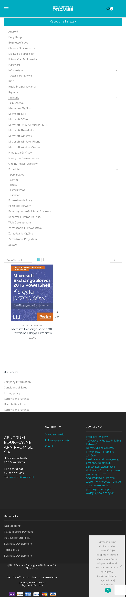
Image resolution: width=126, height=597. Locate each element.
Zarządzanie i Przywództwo (25, 228)
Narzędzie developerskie (23, 158)
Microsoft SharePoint (21, 130)
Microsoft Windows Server (24, 147)
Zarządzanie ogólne (20, 233)
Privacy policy (12, 393)
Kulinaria (13, 97)
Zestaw (12, 244)
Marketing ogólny (19, 108)
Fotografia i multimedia (22, 59)
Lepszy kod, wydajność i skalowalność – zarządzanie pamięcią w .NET (103, 470)
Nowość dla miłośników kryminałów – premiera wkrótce (100, 451)
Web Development (19, 222)
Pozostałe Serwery (32, 325)
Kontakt (50, 446)
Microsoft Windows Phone (24, 141)
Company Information (17, 382)
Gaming (14, 179)
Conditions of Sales (15, 387)
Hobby (13, 184)
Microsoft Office (18, 119)
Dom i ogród (17, 174)
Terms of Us (11, 550)
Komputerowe (17, 189)
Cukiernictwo (17, 102)
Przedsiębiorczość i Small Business (29, 211)
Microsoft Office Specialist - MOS (28, 125)
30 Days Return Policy (17, 538)
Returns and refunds (16, 398)
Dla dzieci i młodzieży (21, 53)
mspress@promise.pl (22, 477)
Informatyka (15, 70)
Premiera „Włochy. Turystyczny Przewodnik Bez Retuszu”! (103, 440)
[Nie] (120, 566)
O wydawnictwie (54, 434)
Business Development (18, 543)
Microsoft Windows (20, 136)
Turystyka (15, 195)
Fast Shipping (12, 526)
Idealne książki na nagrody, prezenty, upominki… (102, 461)
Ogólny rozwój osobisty (23, 164)
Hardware (14, 64)
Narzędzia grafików (20, 152)
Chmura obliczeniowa (21, 48)
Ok (107, 590)
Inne (11, 81)
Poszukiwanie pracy (20, 200)
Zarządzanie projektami (22, 239)
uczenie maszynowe (21, 75)
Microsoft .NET (17, 114)
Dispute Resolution (15, 404)
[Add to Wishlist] (57, 317)
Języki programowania (22, 86)
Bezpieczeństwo (18, 42)
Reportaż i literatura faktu (25, 217)
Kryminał (13, 92)
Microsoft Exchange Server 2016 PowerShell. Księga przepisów (32, 331)
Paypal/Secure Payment (18, 531)
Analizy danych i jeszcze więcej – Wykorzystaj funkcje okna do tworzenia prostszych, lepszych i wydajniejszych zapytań (103, 485)
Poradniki (14, 169)
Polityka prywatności (57, 440)
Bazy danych (16, 37)
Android (13, 31)
